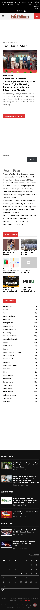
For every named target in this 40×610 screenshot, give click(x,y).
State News (7, 388)
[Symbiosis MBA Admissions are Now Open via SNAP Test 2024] (6, 514)
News (5, 372)
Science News (8, 385)
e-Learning (7, 332)
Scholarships (7, 379)
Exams (5, 349)
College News (8, 323)
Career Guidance (9, 316)
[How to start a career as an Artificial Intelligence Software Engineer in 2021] (29, 262)
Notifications (8, 375)
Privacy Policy (17, 3)
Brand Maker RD (25, 600)
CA (4, 313)
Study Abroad (8, 392)
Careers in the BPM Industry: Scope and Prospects (10, 252)
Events (5, 342)
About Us (4, 3)
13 (21, 573)
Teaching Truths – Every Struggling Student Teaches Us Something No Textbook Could (25, 465)
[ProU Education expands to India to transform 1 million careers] (29, 281)
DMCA (24, 2)
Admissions (7, 306)
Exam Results (8, 346)
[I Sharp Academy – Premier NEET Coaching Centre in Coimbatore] (6, 532)
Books (5, 309)
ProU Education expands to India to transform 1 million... (28, 289)
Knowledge (7, 362)
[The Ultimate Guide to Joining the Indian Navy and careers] (29, 244)
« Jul (2, 590)
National (6, 369)
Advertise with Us (10, 3)
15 (31, 573)
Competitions (8, 326)
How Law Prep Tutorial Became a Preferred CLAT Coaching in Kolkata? (24, 544)
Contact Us (29, 3)
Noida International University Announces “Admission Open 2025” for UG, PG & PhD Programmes (25, 500)
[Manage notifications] (35, 605)
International (8, 359)
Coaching (6, 319)
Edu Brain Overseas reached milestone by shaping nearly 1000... (11, 271)
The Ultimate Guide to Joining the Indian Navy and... (28, 252)
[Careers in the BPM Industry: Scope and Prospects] (11, 244)
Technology (7, 398)
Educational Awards (10, 339)
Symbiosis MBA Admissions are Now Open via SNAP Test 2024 (25, 513)
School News (8, 382)
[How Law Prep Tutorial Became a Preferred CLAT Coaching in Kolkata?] (6, 544)
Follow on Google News (36, 5)
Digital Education (9, 329)
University (6, 402)
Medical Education (10, 365)
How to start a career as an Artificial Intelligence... (28, 271)
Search (6, 155)
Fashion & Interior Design (12, 352)
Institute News (8, 75)
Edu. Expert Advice (10, 336)
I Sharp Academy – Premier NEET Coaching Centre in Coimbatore (24, 531)
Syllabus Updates (9, 395)
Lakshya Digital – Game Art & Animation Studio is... (10, 289)
